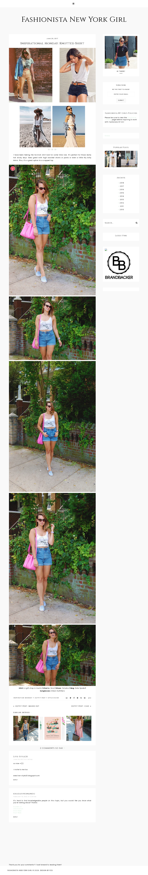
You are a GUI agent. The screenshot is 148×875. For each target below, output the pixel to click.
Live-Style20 (20, 756)
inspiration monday (22, 698)
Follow (107, 136)
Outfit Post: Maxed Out (27, 706)
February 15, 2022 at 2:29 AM (24, 797)
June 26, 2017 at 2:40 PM (23, 759)
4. (56, 149)
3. (53, 149)
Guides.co (17, 807)
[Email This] (67, 698)
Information (18, 809)
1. (47, 149)
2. (50, 149)
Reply (15, 780)
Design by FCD (46, 870)
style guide (53, 698)
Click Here (17, 811)
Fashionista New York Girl (74, 20)
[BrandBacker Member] (121, 265)
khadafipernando (24, 793)
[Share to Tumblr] (81, 698)
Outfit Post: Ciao (80, 706)
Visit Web (17, 813)
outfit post (40, 698)
